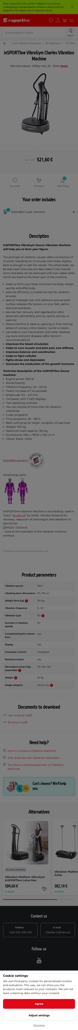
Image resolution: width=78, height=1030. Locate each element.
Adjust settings (39, 1015)
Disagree (39, 1025)
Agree (39, 1003)
